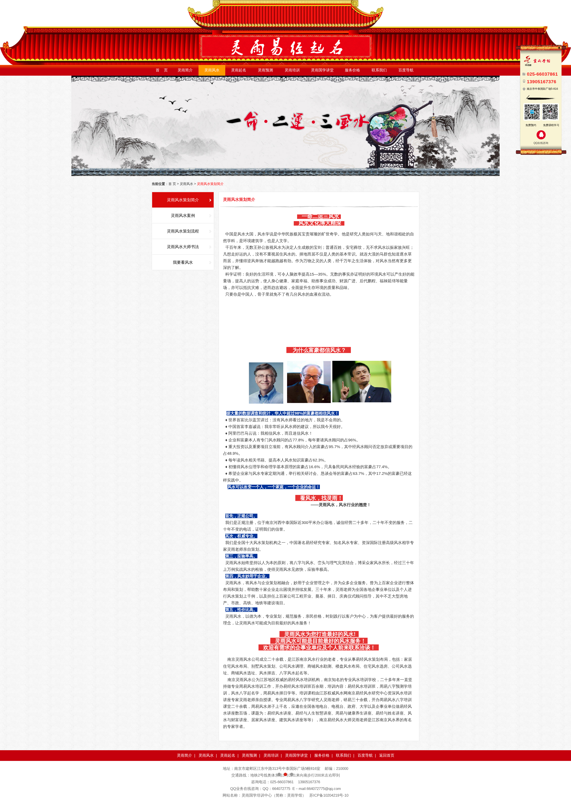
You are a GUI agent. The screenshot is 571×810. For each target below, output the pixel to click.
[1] (285, 126)
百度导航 (406, 70)
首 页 (162, 70)
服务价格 (352, 70)
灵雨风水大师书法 (183, 247)
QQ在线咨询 (541, 143)
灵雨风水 (211, 70)
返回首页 (386, 755)
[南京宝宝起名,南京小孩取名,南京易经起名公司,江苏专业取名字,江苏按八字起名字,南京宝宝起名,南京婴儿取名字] (285, 64)
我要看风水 (183, 262)
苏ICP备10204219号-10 (328, 795)
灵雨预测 (265, 70)
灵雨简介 (185, 70)
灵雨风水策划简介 (183, 200)
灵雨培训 (292, 70)
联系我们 (379, 70)
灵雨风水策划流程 (183, 231)
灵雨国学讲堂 (322, 70)
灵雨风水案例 (183, 215)
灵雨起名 (238, 70)
